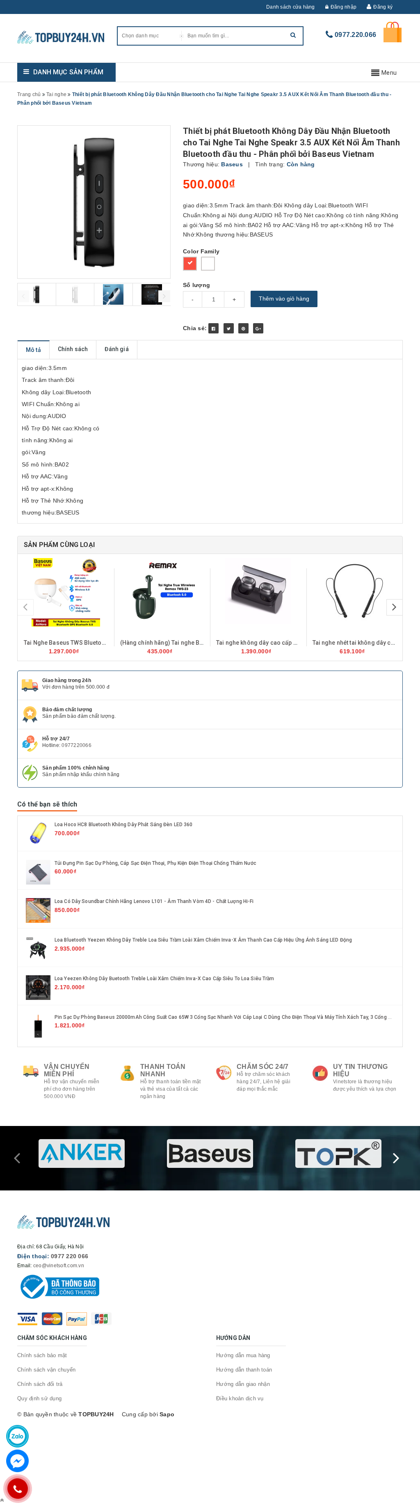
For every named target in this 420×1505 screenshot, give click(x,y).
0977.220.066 (355, 34)
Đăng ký (383, 7)
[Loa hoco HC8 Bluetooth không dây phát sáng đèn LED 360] (38, 832)
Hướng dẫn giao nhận (243, 1384)
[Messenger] (17, 1461)
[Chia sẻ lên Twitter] (229, 328)
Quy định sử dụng (39, 1398)
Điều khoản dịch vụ (240, 1398)
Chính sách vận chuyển (46, 1370)
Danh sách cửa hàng (290, 7)
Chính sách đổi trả (40, 1384)
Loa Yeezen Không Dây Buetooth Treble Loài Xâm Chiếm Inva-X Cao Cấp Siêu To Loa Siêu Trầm (164, 978)
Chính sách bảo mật (42, 1355)
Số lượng (196, 285)
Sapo (167, 1414)
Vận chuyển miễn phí (67, 1070)
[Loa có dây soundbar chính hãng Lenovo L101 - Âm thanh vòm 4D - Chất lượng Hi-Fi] (38, 910)
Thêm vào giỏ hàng (284, 298)
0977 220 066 (69, 1256)
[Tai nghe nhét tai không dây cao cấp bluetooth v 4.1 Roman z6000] (355, 591)
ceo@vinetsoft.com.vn (58, 1265)
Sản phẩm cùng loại (59, 545)
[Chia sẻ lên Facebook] (213, 328)
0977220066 (76, 745)
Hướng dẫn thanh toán (244, 1370)
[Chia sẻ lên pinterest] (243, 328)
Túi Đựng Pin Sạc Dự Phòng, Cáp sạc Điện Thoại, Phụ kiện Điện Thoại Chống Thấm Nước (155, 863)
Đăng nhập (343, 7)
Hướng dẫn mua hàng (243, 1355)
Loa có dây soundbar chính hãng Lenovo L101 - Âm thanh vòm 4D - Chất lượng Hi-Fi (154, 901)
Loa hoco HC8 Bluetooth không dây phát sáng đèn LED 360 (123, 824)
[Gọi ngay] (17, 1488)
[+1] (258, 328)
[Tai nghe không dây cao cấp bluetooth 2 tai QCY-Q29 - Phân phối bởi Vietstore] (258, 591)
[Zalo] (17, 1436)
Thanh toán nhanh (163, 1070)
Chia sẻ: (195, 328)
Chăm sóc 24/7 (262, 1066)
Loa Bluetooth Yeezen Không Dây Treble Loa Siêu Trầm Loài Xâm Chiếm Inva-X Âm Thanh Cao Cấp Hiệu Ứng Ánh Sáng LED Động (203, 940)
